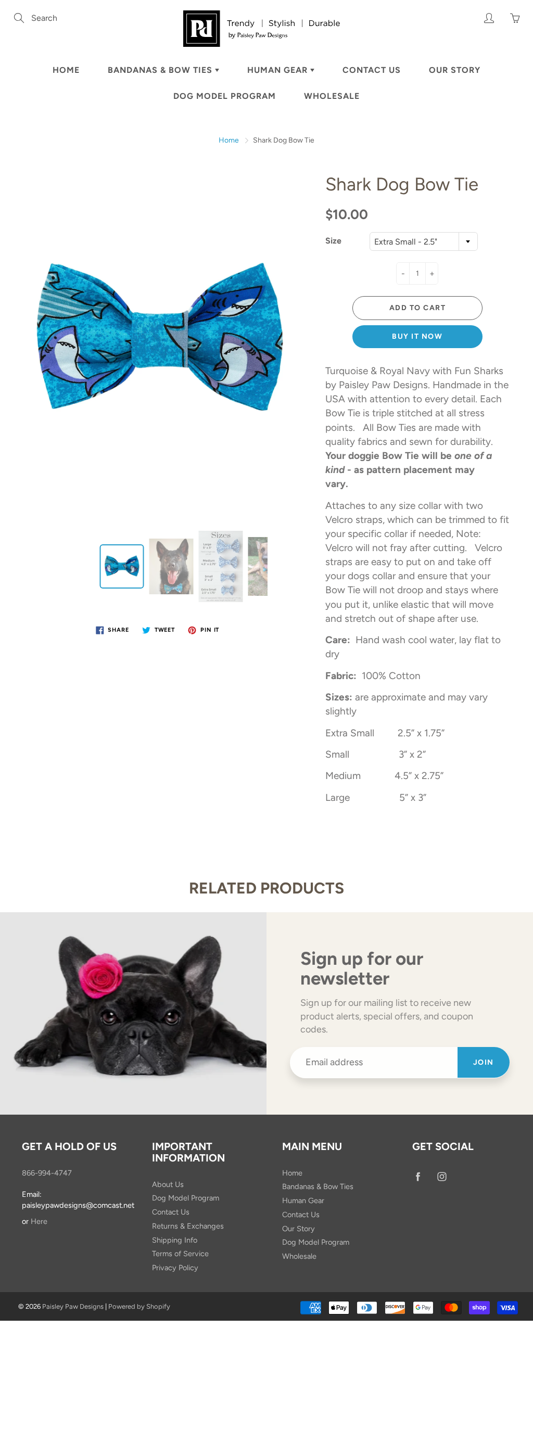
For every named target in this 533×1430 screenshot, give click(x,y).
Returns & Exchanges (188, 1226)
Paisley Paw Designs (73, 1306)
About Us (168, 1184)
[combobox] (424, 241)
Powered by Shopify (139, 1306)
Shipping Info (174, 1240)
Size (333, 241)
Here (39, 1221)
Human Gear (278, 70)
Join (483, 1062)
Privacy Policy (175, 1267)
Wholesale (332, 96)
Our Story (454, 70)
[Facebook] (418, 1177)
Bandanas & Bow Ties (161, 70)
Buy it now (417, 336)
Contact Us (371, 70)
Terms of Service (180, 1253)
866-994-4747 (47, 1173)
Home (66, 70)
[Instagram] (442, 1177)
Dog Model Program (224, 96)
